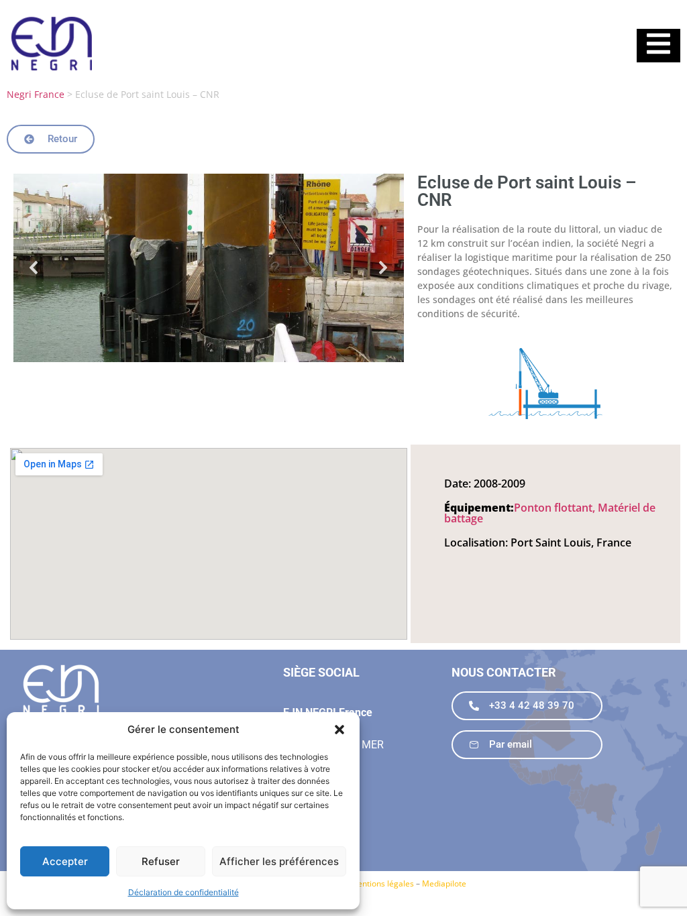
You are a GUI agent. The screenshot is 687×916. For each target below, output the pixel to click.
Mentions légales (382, 883)
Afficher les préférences (279, 861)
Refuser (161, 861)
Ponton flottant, (556, 507)
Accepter (65, 861)
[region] (208, 268)
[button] (339, 729)
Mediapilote (444, 883)
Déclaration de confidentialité (183, 892)
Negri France (35, 94)
